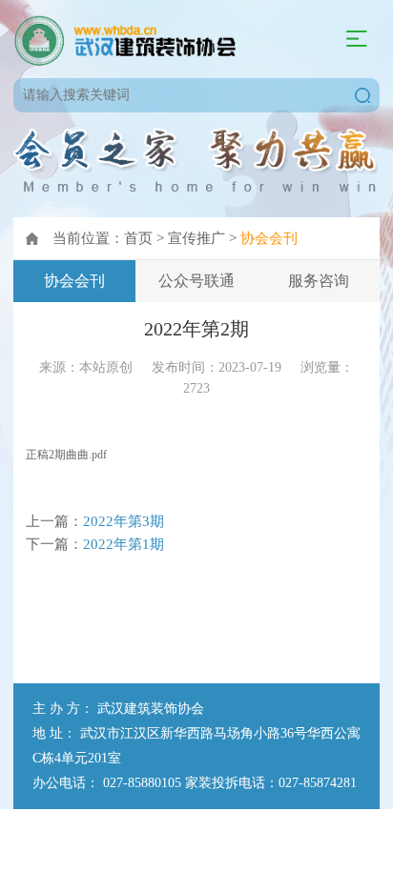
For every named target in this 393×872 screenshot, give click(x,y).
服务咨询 (318, 281)
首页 (138, 238)
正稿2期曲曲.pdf (66, 454)
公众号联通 (196, 281)
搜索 (362, 95)
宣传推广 (196, 238)
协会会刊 (269, 238)
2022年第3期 (123, 521)
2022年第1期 (123, 544)
